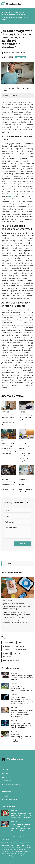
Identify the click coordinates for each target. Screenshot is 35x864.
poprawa (6, 653)
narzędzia (6, 650)
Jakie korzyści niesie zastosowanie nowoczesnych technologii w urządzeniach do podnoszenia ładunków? (22, 700)
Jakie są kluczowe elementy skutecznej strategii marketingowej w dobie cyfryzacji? (16, 606)
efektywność (20, 646)
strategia (16, 653)
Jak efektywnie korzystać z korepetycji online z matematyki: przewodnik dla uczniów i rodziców (21, 827)
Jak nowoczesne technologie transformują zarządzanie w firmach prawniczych (21, 725)
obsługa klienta (19, 650)
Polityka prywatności (9, 799)
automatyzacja (8, 643)
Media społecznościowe (10, 784)
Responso (12, 196)
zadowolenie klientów (11, 660)
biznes (20, 643)
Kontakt (4, 796)
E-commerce (20, 57)
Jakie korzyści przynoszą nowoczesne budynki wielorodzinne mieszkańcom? (21, 688)
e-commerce (7, 646)
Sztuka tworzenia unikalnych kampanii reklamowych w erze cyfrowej (22, 677)
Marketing (5, 777)
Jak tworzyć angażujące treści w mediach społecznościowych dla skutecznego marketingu (22, 815)
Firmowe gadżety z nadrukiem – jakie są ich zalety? (26, 417)
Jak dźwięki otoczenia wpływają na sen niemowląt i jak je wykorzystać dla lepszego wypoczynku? (22, 713)
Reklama (4, 774)
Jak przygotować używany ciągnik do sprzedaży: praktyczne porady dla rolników (8, 448)
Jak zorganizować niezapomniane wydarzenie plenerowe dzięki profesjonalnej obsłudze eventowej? (21, 738)
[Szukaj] (3, 563)
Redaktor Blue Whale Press (14, 53)
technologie (7, 657)
